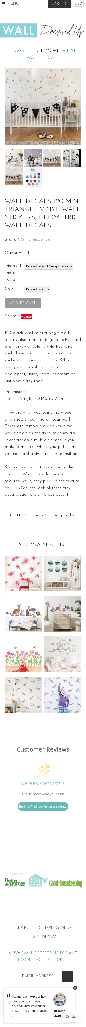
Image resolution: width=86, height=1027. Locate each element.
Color (10, 289)
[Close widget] (75, 987)
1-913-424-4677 (43, 937)
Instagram (54, 15)
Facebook (31, 15)
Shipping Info (55, 928)
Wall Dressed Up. (40, 953)
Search (24, 928)
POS (64, 953)
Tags (21, 51)
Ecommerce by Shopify (43, 960)
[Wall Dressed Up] (43, 25)
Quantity (13, 253)
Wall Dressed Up (34, 240)
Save (29, 316)
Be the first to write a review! (43, 806)
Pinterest (43, 15)
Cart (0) (59, 4)
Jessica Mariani (60, 1014)
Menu (13, 3)
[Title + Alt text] (43, 867)
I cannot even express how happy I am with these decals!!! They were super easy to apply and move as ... (29, 1006)
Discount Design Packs (13, 273)
